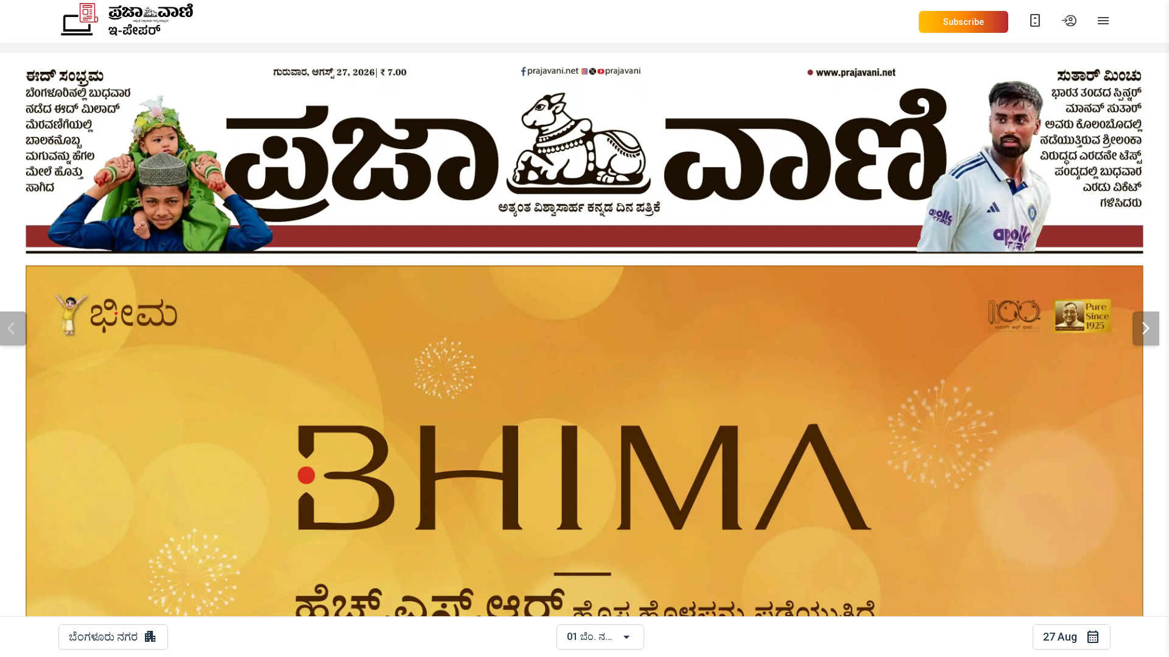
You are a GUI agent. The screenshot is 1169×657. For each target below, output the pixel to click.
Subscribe (963, 22)
